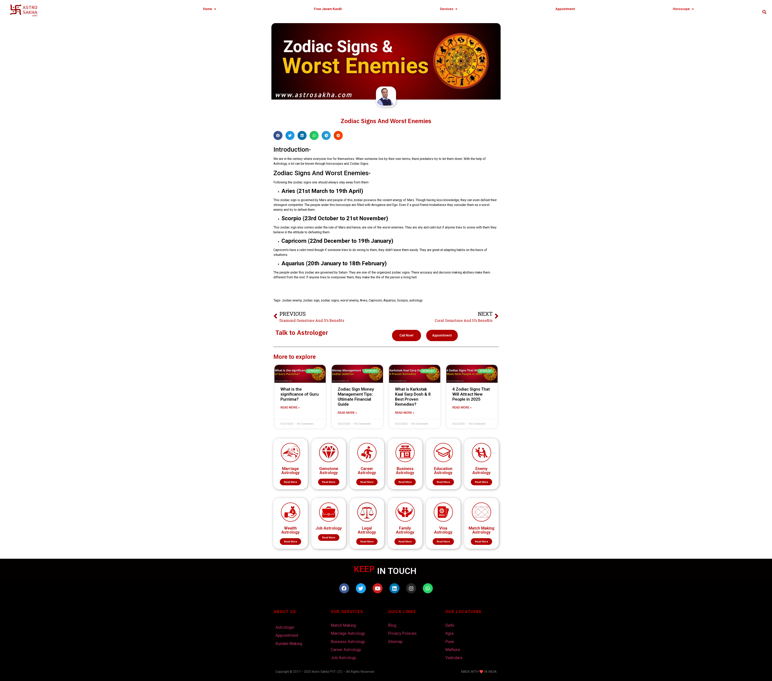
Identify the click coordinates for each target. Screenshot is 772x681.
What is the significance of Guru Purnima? (299, 394)
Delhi (449, 625)
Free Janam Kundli (328, 9)
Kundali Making (288, 643)
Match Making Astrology (481, 530)
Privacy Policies (402, 633)
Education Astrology (443, 470)
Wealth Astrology (290, 530)
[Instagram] (411, 588)
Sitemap (395, 641)
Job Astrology (328, 528)
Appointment (565, 9)
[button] (290, 482)
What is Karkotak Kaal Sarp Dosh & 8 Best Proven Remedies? (413, 397)
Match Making (343, 625)
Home (207, 9)
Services (446, 9)
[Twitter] (361, 588)
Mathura (452, 649)
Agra (449, 633)
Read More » (290, 407)
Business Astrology (405, 470)
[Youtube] (378, 588)
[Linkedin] (394, 588)
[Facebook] (344, 588)
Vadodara (453, 657)
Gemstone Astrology (328, 470)
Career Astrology (367, 470)
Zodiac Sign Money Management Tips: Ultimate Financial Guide (356, 397)
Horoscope (681, 9)
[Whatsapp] (428, 588)
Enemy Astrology (481, 470)
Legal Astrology (367, 530)
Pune (449, 641)
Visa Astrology (443, 530)
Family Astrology (405, 530)
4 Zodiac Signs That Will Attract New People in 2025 (471, 394)
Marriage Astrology (290, 470)
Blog (392, 625)
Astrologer (285, 627)
